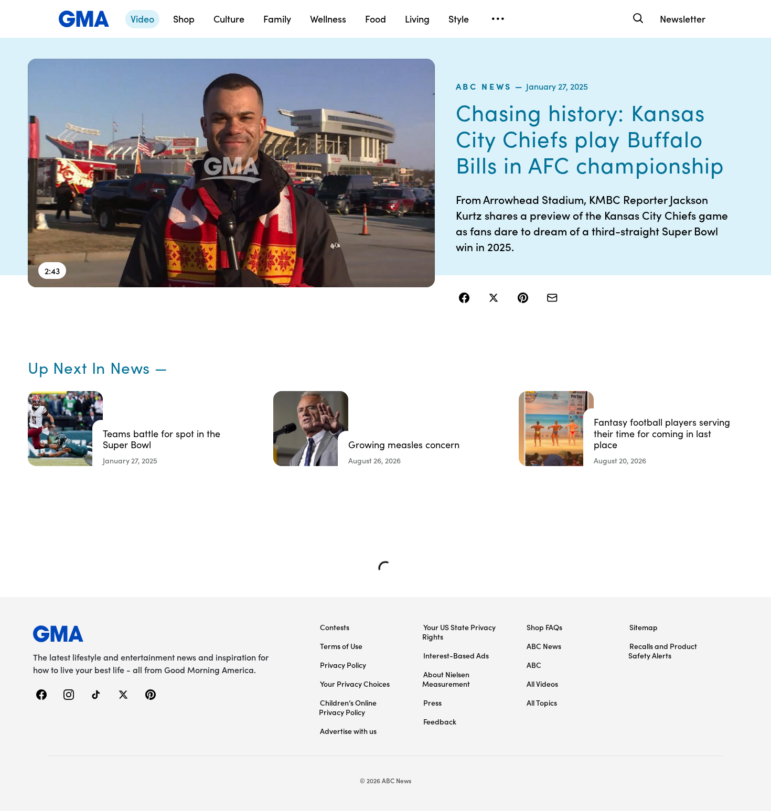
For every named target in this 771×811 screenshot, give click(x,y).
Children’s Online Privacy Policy (348, 707)
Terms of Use (341, 646)
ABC (534, 664)
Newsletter (682, 18)
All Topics (542, 702)
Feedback (439, 721)
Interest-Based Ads (456, 655)
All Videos (542, 683)
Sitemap (643, 627)
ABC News (484, 86)
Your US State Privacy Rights (459, 632)
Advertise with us (348, 731)
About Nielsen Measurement (446, 679)
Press (432, 702)
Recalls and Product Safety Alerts (662, 651)
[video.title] (231, 173)
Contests (334, 627)
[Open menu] (498, 18)
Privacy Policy (343, 664)
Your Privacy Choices (355, 683)
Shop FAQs (544, 627)
